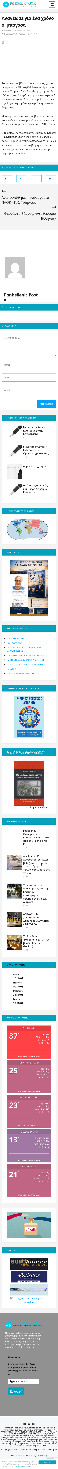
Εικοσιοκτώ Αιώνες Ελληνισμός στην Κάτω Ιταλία (34, 431)
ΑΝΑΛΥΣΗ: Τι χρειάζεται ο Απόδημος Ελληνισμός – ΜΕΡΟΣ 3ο (36, 919)
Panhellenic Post (23, 30)
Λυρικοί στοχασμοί (34, 466)
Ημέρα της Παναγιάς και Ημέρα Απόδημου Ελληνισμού (35, 489)
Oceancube (18, 1455)
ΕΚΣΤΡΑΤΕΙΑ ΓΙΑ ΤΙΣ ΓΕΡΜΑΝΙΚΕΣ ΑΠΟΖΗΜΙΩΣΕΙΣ (24, 649)
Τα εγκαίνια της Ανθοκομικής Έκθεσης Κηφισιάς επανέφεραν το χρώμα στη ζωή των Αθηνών (36, 894)
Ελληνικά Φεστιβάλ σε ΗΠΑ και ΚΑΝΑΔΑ (28, 655)
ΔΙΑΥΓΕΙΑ (11, 669)
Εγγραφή (16, 1391)
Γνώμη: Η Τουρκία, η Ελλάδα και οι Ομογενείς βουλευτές (36, 450)
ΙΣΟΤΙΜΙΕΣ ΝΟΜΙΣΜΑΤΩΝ (20, 673)
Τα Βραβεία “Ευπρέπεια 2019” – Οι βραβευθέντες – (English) (36, 941)
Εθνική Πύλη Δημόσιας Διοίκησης (26, 664)
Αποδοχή (47, 1462)
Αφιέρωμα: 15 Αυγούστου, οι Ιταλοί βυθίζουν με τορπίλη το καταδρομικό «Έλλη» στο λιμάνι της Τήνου (36, 865)
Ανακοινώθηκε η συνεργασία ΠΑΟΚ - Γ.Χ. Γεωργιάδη (25, 200)
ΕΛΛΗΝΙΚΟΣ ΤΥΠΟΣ (17, 638)
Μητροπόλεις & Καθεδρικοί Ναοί (25, 659)
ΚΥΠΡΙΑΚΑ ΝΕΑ (14, 642)
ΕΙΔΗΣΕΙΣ (8, 31)
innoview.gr (42, 1455)
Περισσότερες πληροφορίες (20, 1466)
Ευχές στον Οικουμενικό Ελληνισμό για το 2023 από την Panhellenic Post (36, 837)
